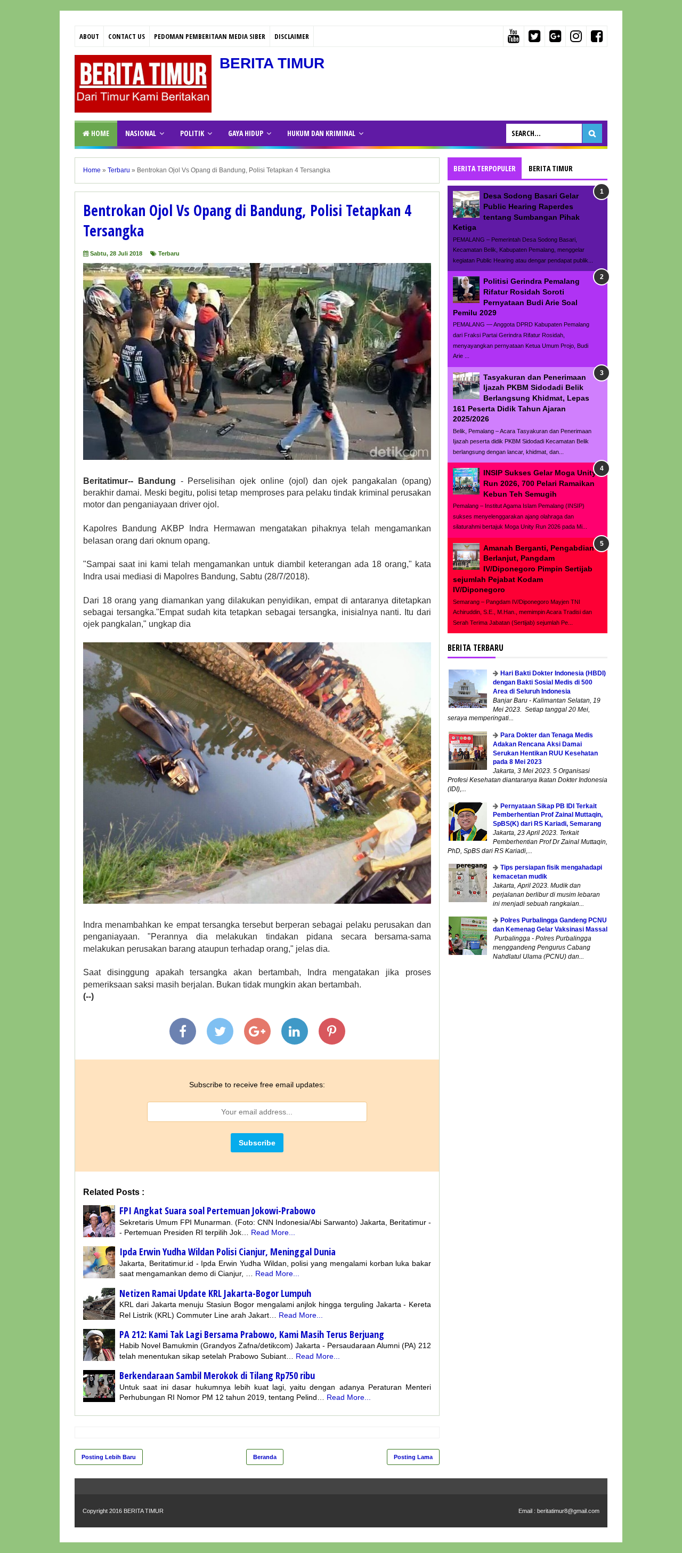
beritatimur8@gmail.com (568, 1511)
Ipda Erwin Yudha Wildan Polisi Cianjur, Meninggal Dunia (227, 1251)
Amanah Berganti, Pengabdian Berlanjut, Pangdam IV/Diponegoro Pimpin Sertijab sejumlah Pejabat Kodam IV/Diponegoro (523, 569)
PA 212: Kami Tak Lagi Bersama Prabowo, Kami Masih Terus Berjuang (251, 1334)
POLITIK (192, 133)
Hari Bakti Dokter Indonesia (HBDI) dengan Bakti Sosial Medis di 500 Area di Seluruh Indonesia (549, 682)
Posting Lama (413, 1457)
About (89, 36)
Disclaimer (291, 36)
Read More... (273, 1232)
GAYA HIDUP (245, 133)
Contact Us (126, 36)
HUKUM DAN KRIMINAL (321, 133)
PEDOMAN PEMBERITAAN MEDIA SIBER (209, 36)
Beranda (265, 1457)
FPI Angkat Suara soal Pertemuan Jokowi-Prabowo (217, 1210)
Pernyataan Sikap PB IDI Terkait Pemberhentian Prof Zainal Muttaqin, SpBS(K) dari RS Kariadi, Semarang (548, 815)
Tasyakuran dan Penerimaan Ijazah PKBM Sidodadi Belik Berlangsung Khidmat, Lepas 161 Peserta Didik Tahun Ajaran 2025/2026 (521, 398)
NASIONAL (140, 133)
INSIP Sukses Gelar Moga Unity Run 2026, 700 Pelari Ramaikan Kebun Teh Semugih (539, 483)
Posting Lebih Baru (109, 1457)
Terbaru (169, 253)
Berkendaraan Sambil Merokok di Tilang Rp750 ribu (217, 1375)
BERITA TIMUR (272, 63)
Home (99, 133)
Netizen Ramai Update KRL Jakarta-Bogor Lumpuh (215, 1293)
